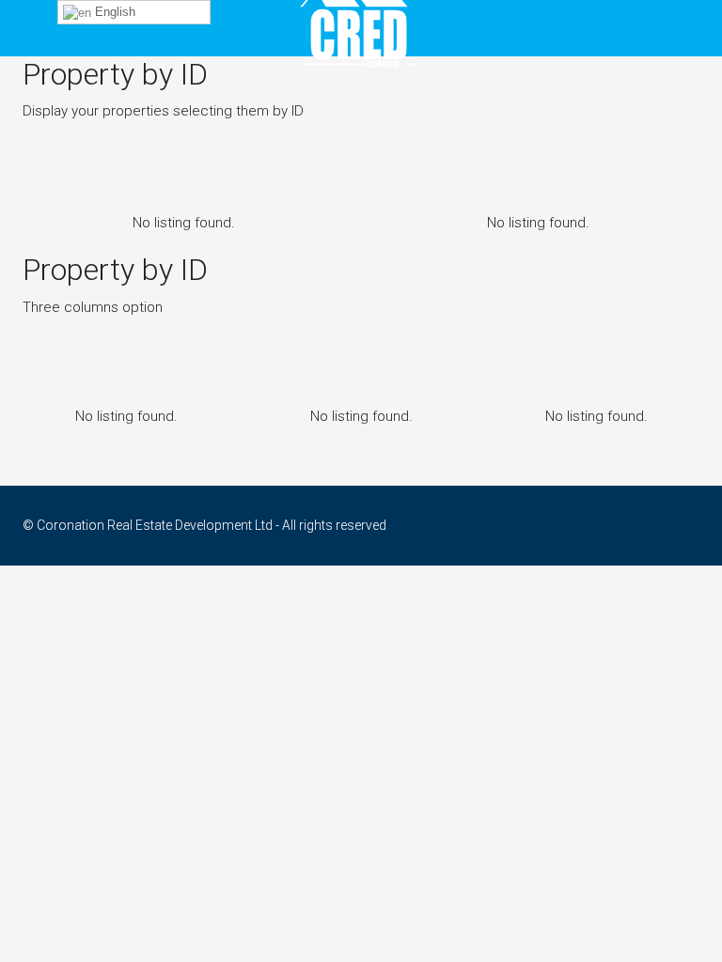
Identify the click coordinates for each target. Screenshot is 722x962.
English (113, 12)
